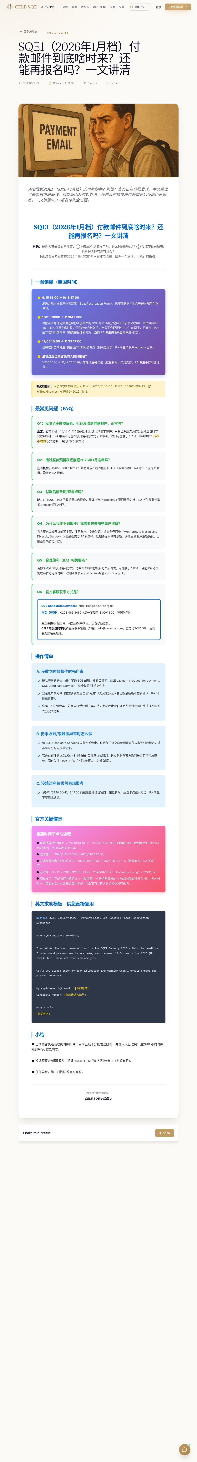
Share (167, 1133)
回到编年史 (30, 31)
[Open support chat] (185, 1450)
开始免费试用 (175, 6)
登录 (158, 7)
